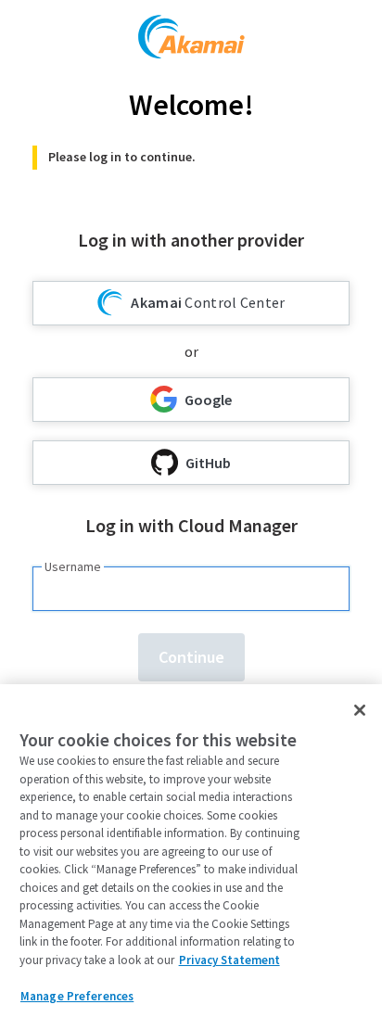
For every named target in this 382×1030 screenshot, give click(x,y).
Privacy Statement (229, 960)
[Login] (191, 39)
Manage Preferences (77, 996)
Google (208, 399)
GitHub (208, 462)
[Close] (359, 710)
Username (73, 566)
